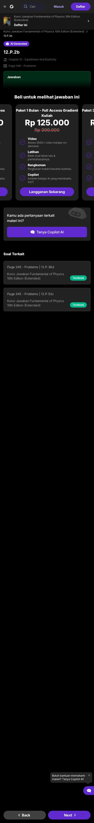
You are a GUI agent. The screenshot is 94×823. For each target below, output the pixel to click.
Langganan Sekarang (47, 192)
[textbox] (47, 267)
